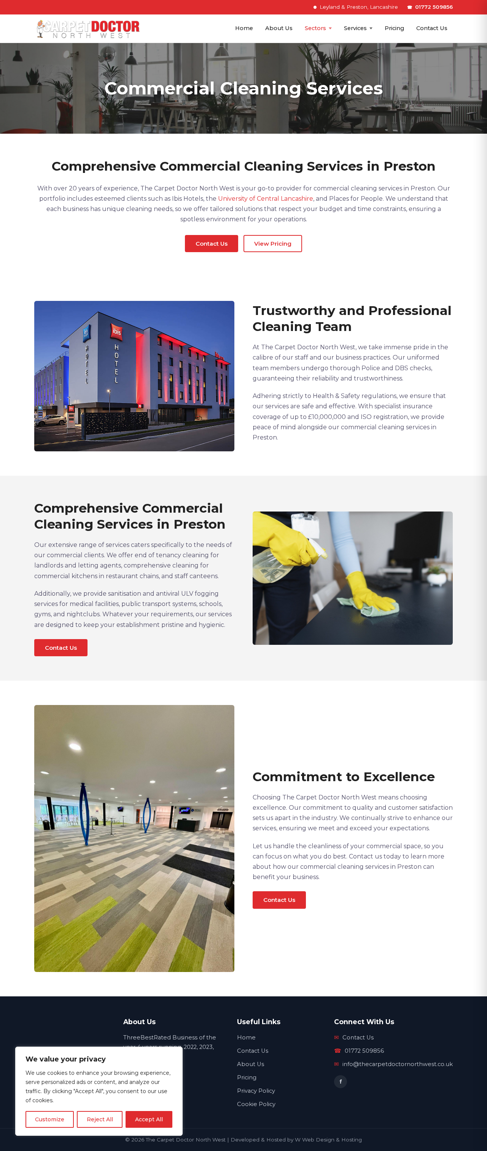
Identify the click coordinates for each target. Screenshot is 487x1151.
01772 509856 (430, 7)
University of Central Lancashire (265, 198)
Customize (49, 1119)
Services (355, 28)
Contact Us (431, 28)
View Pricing (272, 243)
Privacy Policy (256, 1090)
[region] (99, 1091)
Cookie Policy (256, 1104)
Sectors (315, 28)
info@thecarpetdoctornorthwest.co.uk (393, 1064)
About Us (279, 28)
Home (244, 28)
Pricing (394, 28)
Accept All (149, 1119)
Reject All (100, 1119)
